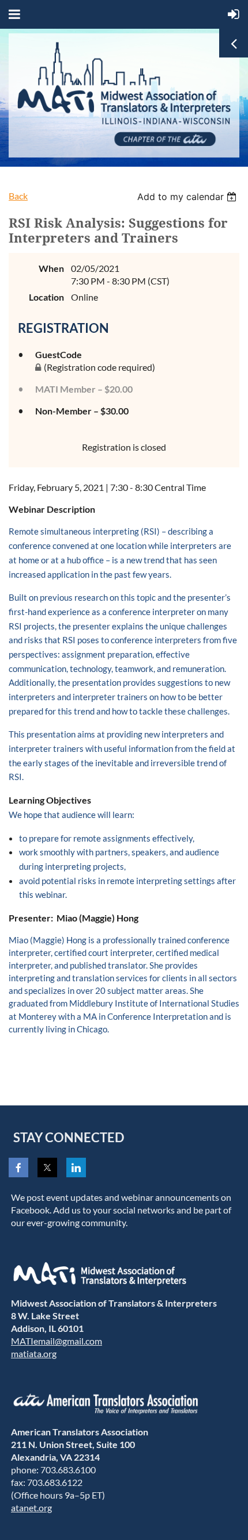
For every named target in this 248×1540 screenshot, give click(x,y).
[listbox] (188, 196)
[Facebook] (18, 1167)
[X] (47, 1167)
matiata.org (34, 1353)
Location (46, 296)
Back (18, 195)
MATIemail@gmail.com (56, 1340)
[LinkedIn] (76, 1167)
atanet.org (31, 1507)
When (51, 268)
